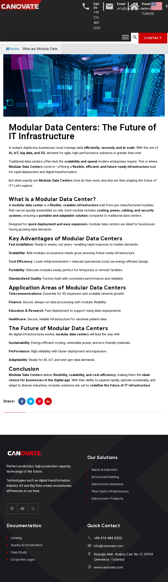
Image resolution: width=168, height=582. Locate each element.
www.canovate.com (108, 567)
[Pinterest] (39, 401)
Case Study (19, 552)
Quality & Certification (27, 545)
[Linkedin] (12, 508)
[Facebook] (22, 401)
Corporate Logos (23, 559)
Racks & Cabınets (104, 470)
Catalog (16, 538)
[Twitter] (30, 401)
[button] (134, 37)
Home (14, 49)
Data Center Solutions (107, 484)
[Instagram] (33, 508)
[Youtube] (22, 508)
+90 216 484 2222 (108, 538)
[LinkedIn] (48, 401)
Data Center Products (107, 498)
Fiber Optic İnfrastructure (110, 491)
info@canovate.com (108, 546)
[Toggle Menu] (125, 37)
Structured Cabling (105, 477)
